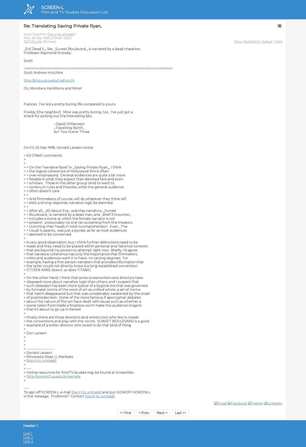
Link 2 (28, 438)
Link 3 (28, 441)
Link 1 (27, 434)
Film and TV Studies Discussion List (74, 12)
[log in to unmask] (61, 34)
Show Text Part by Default (253, 42)
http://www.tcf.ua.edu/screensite (53, 376)
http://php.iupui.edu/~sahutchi (49, 80)
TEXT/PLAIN (33, 42)
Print (278, 42)
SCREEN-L (52, 7)
